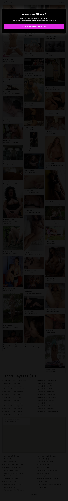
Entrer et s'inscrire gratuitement (34, 26)
